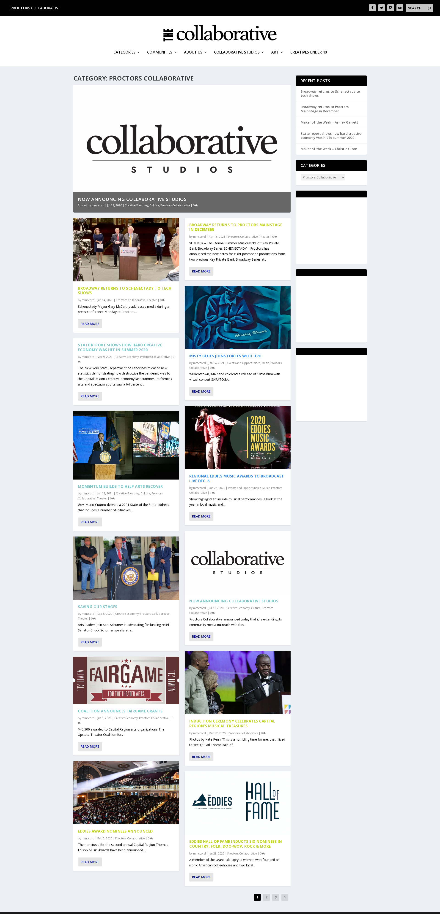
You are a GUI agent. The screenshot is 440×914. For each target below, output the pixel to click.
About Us (193, 52)
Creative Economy (136, 205)
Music (265, 363)
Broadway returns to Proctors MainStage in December (235, 227)
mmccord (98, 205)
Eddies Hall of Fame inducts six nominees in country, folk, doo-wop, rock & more (235, 844)
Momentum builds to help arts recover (120, 486)
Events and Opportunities (243, 363)
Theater (152, 300)
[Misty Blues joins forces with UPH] (238, 317)
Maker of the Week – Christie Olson (329, 149)
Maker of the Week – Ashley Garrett (329, 122)
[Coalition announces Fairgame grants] (126, 680)
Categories (124, 52)
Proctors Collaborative (35, 8)
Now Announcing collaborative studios (132, 199)
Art (275, 52)
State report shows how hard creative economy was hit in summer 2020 (120, 347)
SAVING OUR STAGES (97, 606)
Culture (154, 205)
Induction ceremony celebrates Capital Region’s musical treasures (232, 723)
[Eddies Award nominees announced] (126, 792)
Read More (90, 323)
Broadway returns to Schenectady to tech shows (125, 291)
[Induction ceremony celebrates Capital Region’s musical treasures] (238, 682)
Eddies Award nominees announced (115, 831)
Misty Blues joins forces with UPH (225, 356)
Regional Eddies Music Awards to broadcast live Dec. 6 (236, 478)
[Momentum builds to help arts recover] (126, 445)
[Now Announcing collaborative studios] (238, 562)
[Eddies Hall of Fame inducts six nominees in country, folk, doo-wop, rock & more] (238, 803)
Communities (159, 52)
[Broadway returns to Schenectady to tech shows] (126, 249)
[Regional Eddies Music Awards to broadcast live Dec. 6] (238, 437)
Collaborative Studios (237, 52)
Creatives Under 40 (308, 52)
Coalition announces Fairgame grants (120, 711)
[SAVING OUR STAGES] (126, 568)
